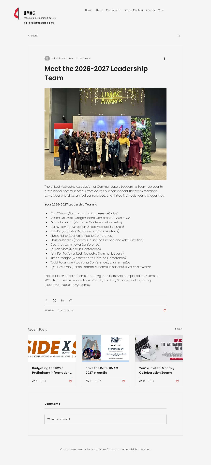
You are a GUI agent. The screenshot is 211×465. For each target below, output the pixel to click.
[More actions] (164, 58)
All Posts (32, 35)
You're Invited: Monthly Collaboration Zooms (156, 370)
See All (179, 329)
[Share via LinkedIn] (62, 300)
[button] (178, 36)
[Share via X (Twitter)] (54, 300)
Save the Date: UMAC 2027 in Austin (102, 370)
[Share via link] (70, 300)
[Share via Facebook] (46, 300)
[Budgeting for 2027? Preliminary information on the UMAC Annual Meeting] (52, 348)
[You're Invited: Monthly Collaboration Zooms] (159, 348)
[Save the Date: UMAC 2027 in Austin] (105, 348)
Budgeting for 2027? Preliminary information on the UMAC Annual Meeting (51, 370)
